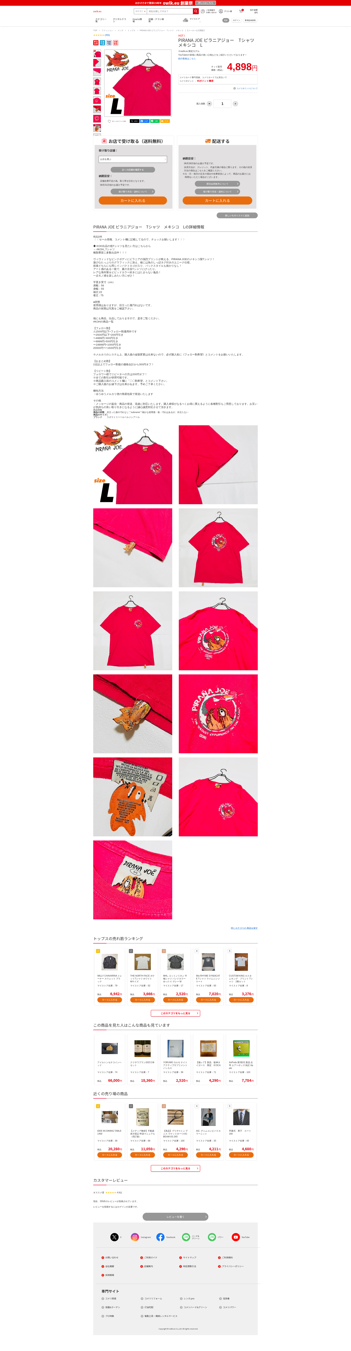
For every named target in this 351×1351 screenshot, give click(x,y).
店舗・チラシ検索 (156, 20)
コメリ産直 (110, 1298)
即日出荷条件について (217, 183)
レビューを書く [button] (175, 1217)
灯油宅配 (149, 1307)
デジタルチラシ (119, 20)
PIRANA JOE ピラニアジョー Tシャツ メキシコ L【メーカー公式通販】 (173, 30)
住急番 (226, 1298)
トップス (131, 30)
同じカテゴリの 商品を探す (244, 928)
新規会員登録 (250, 20)
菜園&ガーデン (112, 1307)
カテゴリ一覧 (100, 20)
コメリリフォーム (153, 1298)
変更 (226, 20)
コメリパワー (229, 1307)
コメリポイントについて (247, 88)
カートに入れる (132, 200)
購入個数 (200, 104)
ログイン (236, 20)
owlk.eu (97, 11)
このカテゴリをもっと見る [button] (175, 1013)
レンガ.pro (189, 1298)
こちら (200, 170)
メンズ (120, 30)
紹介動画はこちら (187, 58)
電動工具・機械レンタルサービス (161, 1316)
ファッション (107, 30)
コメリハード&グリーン (195, 1307)
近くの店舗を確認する (133, 169)
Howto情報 (137, 20)
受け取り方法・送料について (133, 191)
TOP (95, 30)
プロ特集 (109, 1316)
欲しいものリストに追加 (237, 215)
